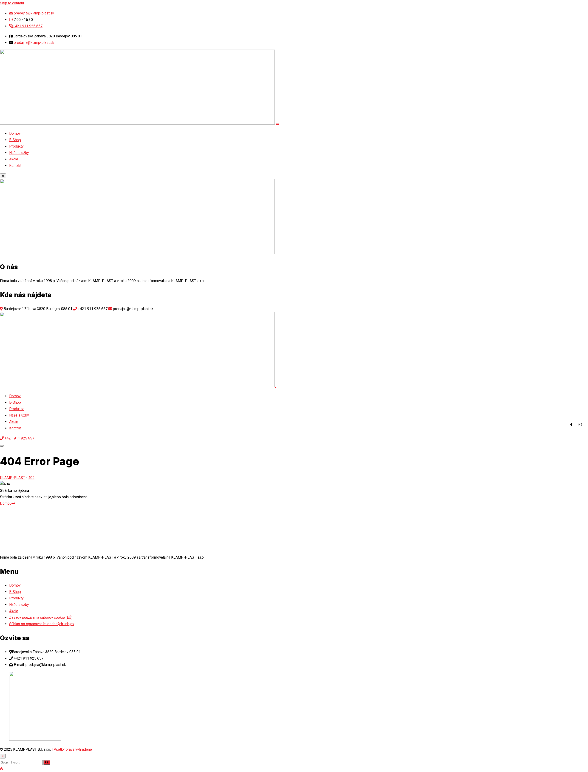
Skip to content (12, 3)
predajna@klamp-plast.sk (34, 13)
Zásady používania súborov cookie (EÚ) (40, 617)
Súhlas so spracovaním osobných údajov (41, 624)
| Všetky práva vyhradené (71, 749)
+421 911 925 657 (27, 26)
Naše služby (19, 153)
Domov (15, 133)
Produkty (16, 146)
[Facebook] (571, 424)
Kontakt (15, 165)
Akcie (13, 159)
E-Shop (15, 140)
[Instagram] (580, 424)
